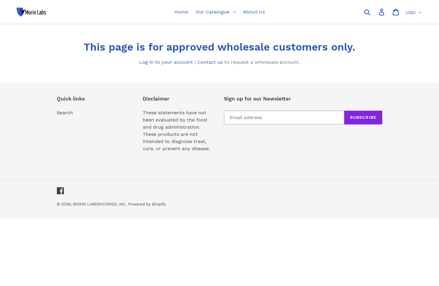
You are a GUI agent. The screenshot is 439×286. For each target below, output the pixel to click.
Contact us (210, 62)
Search (65, 112)
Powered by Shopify (147, 204)
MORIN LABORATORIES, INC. (100, 204)
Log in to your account (166, 62)
